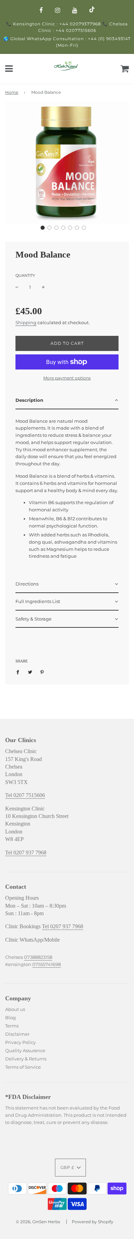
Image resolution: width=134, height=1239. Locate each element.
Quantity (25, 275)
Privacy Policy (21, 1042)
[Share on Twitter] (30, 672)
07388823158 (38, 957)
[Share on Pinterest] (42, 672)
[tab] (67, 400)
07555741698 (46, 964)
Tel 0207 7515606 (25, 795)
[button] (43, 228)
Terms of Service (23, 1067)
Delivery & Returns (26, 1058)
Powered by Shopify (92, 1221)
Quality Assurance (25, 1050)
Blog (10, 1017)
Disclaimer (17, 1034)
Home (11, 92)
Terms (12, 1025)
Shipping (25, 322)
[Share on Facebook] (19, 672)
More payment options (67, 377)
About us (15, 1009)
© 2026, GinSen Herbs (38, 1221)
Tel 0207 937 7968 (25, 852)
